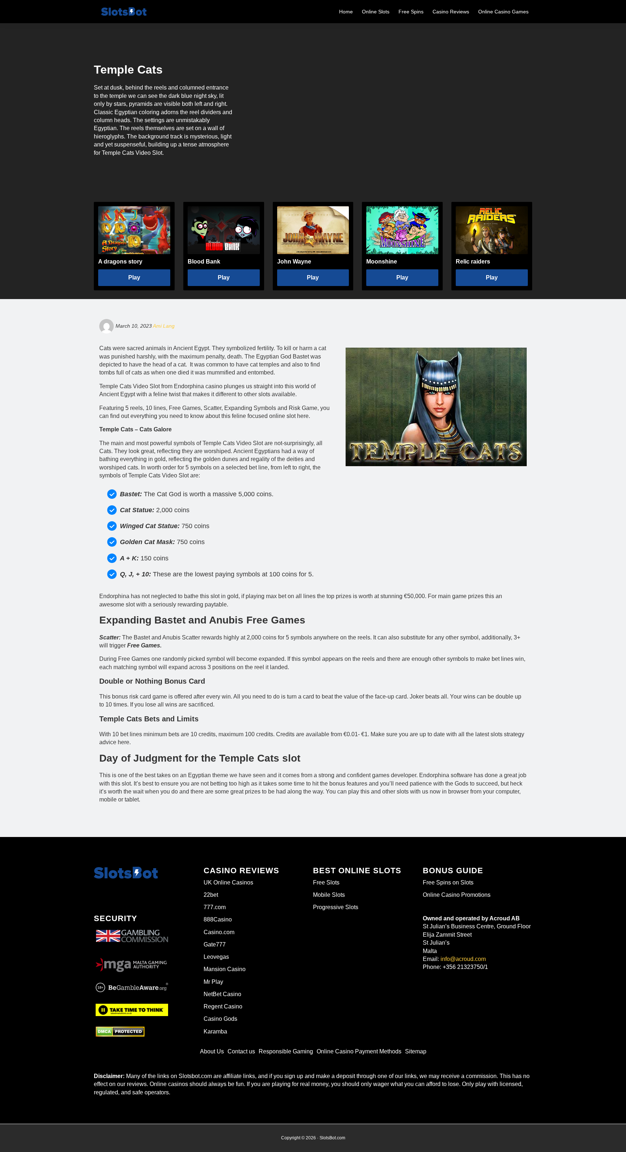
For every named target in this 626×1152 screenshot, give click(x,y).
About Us (212, 1051)
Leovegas (216, 957)
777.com (215, 907)
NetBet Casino (222, 994)
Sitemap (415, 1051)
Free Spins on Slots (448, 882)
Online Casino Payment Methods (359, 1051)
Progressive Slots (335, 907)
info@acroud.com (463, 959)
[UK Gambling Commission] (132, 930)
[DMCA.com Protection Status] (120, 1031)
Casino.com (219, 932)
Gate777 (215, 944)
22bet (211, 895)
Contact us (241, 1051)
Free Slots (326, 882)
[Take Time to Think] (132, 1008)
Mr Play (213, 982)
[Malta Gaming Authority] (132, 962)
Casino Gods (220, 1019)
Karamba (215, 1031)
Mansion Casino (225, 969)
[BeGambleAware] (132, 987)
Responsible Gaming (286, 1051)
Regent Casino (223, 1006)
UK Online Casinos (228, 882)
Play (134, 277)
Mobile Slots (329, 895)
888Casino (218, 919)
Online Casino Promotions (457, 895)
